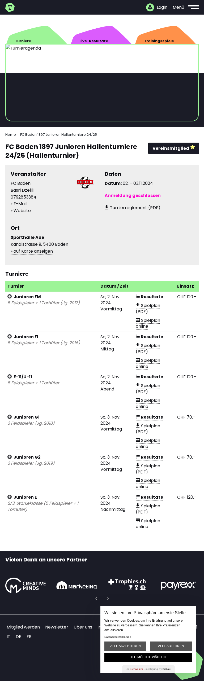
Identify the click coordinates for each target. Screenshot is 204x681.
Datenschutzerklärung (117, 636)
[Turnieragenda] (10, 7)
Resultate (151, 297)
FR (29, 637)
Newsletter (56, 627)
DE (18, 637)
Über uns (83, 627)
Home (10, 134)
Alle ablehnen (171, 646)
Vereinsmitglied (170, 148)
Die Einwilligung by (148, 668)
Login (162, 7)
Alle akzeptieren (125, 646)
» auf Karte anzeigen (32, 251)
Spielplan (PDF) (148, 308)
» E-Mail (19, 204)
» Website (21, 211)
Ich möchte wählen (148, 657)
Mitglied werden (23, 627)
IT (8, 637)
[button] (96, 598)
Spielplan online (148, 323)
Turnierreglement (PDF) (134, 208)
